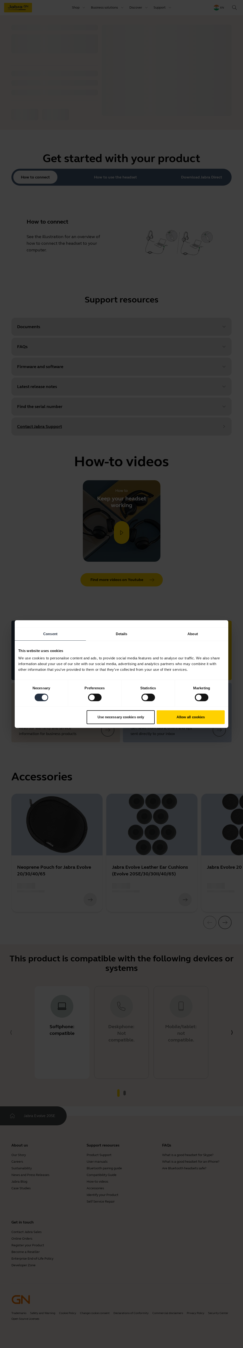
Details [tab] (121, 634)
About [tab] (192, 634)
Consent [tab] (50, 634)
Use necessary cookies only (121, 717)
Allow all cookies (191, 717)
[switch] (95, 697)
